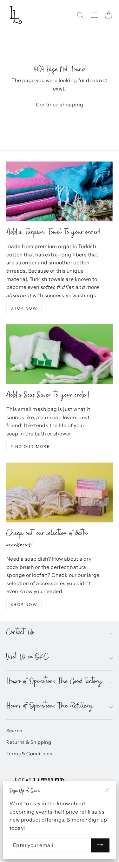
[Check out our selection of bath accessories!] (59, 492)
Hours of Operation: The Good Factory (54, 682)
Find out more (30, 446)
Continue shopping (59, 104)
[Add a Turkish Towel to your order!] (59, 191)
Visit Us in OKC (27, 658)
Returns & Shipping (28, 742)
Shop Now (23, 308)
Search (14, 731)
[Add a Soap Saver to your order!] (59, 354)
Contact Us (20, 633)
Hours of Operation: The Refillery (50, 707)
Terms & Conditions (29, 754)
